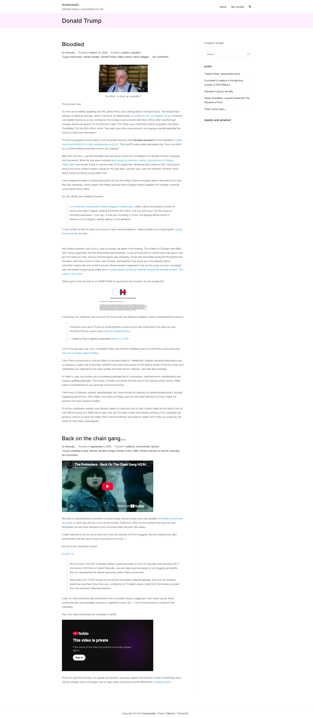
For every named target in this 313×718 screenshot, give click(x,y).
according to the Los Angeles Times (151, 115)
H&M (135, 450)
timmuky (70, 52)
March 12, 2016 (120, 338)
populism (136, 52)
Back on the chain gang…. (94, 438)
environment (143, 446)
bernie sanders (92, 56)
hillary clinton (125, 56)
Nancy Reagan (141, 56)
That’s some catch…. (215, 109)
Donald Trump (108, 56)
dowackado (70, 5)
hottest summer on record (154, 450)
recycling (174, 450)
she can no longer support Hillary (80, 353)
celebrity (130, 446)
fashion (155, 446)
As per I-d (67, 553)
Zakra (169, 713)
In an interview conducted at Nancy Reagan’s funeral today (102, 206)
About (223, 6)
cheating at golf (79, 450)
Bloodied (73, 44)
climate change (106, 450)
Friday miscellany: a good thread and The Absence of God (227, 100)
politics (126, 52)
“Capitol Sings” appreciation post (222, 73)
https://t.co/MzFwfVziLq (117, 331)
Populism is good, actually (218, 91)
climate (93, 450)
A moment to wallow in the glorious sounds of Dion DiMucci (223, 82)
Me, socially (237, 6)
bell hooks (76, 56)
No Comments (161, 56)
